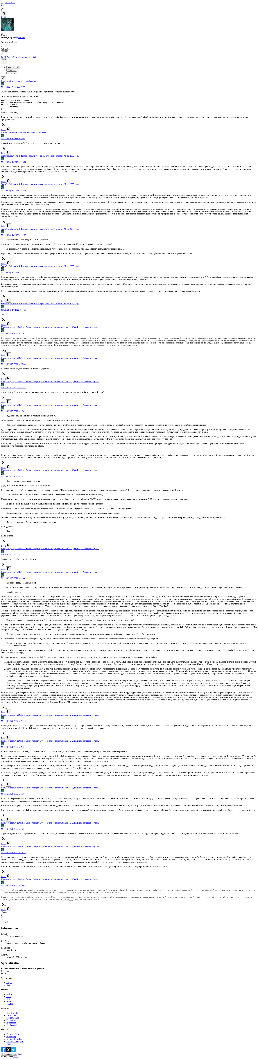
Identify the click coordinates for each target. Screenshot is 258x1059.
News (21, 57)
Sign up (9, 985)
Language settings (9, 1054)
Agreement (11, 1023)
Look (3, 129)
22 (2, 920)
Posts (16, 57)
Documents (11, 1020)
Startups (9, 1044)
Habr (15, 1057)
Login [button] (3, 17)
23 (4, 920)
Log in (9, 982)
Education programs (15, 1041)
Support (20, 1054)
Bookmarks (13, 67)
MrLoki (4, 87)
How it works (12, 1013)
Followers (11, 70)
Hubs (8, 999)
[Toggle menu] (2, 3)
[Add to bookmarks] (8, 129)
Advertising (11, 1036)
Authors (9, 1001)
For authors (11, 1015)
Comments (30, 57)
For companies (12, 1018)
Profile (4, 57)
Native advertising (14, 1039)
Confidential (11, 1025)
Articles (10, 57)
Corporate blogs (13, 1034)
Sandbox (10, 1004)
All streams (10, 2)
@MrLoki (20, 37)
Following (12, 73)
